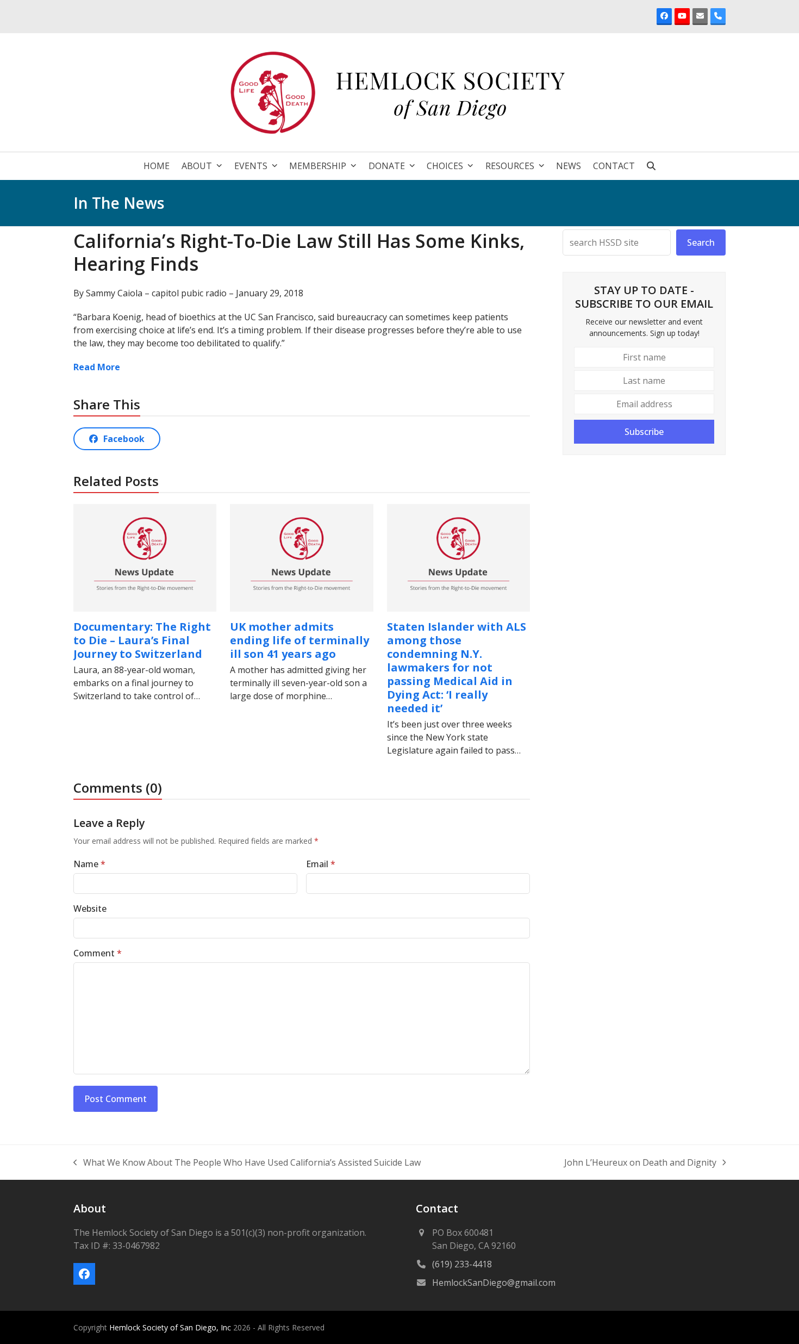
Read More (96, 367)
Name (89, 864)
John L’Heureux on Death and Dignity (640, 1162)
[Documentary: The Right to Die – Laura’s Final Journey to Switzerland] (144, 557)
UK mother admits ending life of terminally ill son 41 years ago (299, 640)
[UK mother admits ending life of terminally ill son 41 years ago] (301, 557)
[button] (651, 165)
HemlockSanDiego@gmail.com (493, 1283)
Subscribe (644, 432)
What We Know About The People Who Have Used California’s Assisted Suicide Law (247, 1162)
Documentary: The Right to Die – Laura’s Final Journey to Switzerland (142, 640)
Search (701, 242)
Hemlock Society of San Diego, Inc (171, 1327)
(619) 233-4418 (462, 1264)
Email (320, 864)
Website (90, 908)
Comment (97, 953)
